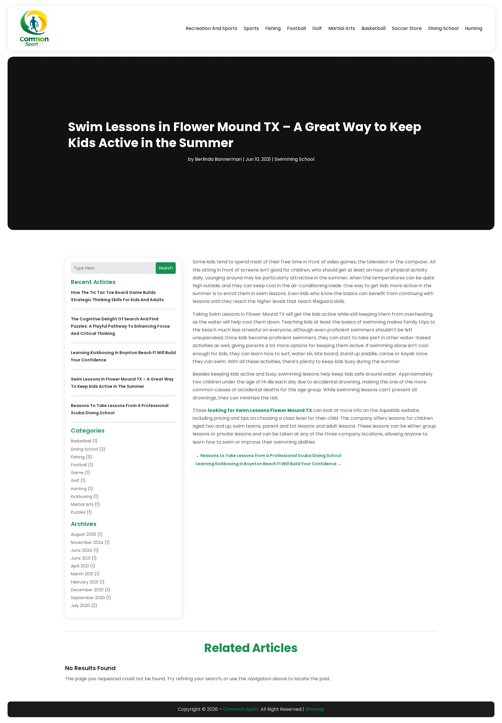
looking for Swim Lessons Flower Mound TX (260, 410)
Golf (317, 28)
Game (77, 473)
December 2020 (87, 590)
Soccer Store (407, 28)
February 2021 (84, 582)
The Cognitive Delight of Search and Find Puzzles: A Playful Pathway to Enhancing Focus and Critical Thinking (120, 326)
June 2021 (80, 558)
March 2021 (82, 574)
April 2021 (80, 566)
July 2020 (80, 605)
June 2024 (81, 550)
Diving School (443, 28)
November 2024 (87, 542)
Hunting (473, 28)
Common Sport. (241, 709)
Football (296, 28)
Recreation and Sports (211, 28)
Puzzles (78, 512)
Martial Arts (341, 28)
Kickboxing (81, 496)
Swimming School (294, 159)
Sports (251, 28)
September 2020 (88, 598)
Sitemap (314, 709)
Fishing (273, 28)
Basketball (373, 28)
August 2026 (83, 534)
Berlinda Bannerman (218, 159)
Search (166, 268)
